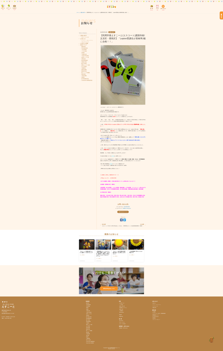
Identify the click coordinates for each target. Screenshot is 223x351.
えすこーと (8, 306)
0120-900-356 (127, 206)
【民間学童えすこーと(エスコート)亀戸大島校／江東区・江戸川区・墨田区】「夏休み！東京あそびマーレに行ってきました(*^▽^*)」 (103, 254)
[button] (121, 220)
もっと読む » (82, 254)
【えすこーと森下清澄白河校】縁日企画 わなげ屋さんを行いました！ (119, 252)
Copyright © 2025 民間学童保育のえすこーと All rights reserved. (112, 348)
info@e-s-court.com (127, 208)
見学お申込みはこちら (109, 288)
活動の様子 (111, 32)
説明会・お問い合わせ (221, 15)
